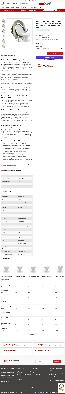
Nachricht (44, 66)
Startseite (3, 13)
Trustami (43, 353)
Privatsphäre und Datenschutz (23, 372)
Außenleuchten (14, 7)
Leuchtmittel (39, 46)
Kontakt (19, 377)
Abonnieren (56, 361)
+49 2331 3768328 (50, 66)
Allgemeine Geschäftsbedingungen (24, 371)
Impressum (19, 379)
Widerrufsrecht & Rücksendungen (24, 374)
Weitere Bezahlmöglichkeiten (49, 59)
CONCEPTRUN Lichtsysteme (9, 392)
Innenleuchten (4, 7)
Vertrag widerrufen (21, 376)
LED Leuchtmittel (24, 7)
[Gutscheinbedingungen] (59, 10)
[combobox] (32, 3)
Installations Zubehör (36, 7)
